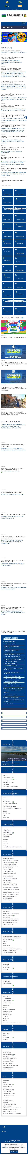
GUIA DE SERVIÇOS (7, 1060)
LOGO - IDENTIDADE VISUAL (9, 1058)
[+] (11, 48)
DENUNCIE (5, 1098)
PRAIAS (5, 1007)
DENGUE (5, 811)
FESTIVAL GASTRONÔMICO (11, 697)
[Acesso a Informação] (7, 2)
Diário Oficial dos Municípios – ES (12, 1108)
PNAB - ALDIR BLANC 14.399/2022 (11, 894)
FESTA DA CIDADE (7, 1014)
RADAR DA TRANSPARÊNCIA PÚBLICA (12, 1113)
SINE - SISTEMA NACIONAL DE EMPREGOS (12, 691)
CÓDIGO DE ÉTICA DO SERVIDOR (10, 887)
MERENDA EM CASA (9, 641)
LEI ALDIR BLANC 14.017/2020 (10, 878)
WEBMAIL (5, 1102)
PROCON (5, 941)
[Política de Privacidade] (7, 6)
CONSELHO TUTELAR (8, 875)
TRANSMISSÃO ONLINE (8, 1089)
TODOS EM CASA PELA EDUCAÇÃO (13, 688)
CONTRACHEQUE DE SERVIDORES (11, 919)
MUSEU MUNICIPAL (7, 838)
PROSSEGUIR (14, 1151)
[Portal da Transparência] (20, 2)
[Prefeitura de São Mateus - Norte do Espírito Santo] (14, 15)
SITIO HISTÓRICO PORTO (9, 1009)
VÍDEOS (5, 1088)
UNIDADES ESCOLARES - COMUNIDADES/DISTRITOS (11, 662)
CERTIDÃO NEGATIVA (10, 683)
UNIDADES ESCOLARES (8, 871)
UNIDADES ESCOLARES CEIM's (12, 659)
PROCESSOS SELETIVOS (8, 1095)
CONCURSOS (6, 1097)
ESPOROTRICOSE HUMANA (9, 806)
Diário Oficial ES (7, 1106)
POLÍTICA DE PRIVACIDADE (9, 1111)
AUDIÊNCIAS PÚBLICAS (8, 1063)
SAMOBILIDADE (8, 704)
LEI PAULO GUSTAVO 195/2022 (10, 886)
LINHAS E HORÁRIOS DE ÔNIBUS (13, 678)
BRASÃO (5, 841)
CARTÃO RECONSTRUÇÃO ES (10, 884)
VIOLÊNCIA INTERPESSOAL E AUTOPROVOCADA (10, 804)
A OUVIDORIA (6, 1056)
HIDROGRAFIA (6, 836)
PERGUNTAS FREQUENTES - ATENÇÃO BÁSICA (11, 651)
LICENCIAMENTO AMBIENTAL (12, 676)
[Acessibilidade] (26, 117)
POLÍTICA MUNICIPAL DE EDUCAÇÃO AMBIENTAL (14, 700)
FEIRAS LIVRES (6, 1002)
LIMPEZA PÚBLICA (7, 882)
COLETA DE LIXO (7, 869)
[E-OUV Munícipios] (20, 6)
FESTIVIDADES (6, 1005)
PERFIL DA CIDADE (7, 834)
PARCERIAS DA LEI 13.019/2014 (10, 1109)
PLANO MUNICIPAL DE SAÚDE (12, 654)
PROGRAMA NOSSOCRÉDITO (11, 681)
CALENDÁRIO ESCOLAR (10, 665)
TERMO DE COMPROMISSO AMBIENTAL (11, 673)
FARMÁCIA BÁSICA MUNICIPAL (10, 866)
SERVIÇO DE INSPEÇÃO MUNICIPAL (11, 892)
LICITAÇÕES (6, 780)
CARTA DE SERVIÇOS (8, 876)
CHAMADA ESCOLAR (8, 867)
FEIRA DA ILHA (6, 1013)
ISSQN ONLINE (6, 917)
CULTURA (5, 839)
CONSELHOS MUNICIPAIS (9, 947)
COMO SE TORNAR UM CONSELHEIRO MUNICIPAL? (12, 890)
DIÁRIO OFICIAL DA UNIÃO (9, 1104)
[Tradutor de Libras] (16, 209)
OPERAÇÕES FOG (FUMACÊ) (9, 873)
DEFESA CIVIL (6, 945)
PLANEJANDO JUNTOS (8, 1061)
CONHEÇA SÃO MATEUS (10, 695)
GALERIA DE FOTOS (7, 1086)
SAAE (4, 943)
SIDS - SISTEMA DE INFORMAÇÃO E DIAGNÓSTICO (13, 669)
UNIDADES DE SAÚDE (10, 644)
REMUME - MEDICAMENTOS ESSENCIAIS (11, 647)
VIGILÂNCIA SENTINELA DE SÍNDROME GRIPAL (12, 809)
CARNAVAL (5, 1016)
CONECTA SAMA (7, 1091)
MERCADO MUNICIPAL (8, 1004)
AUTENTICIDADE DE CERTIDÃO (12, 686)
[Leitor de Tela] (16, 301)
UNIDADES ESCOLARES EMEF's (12, 656)
